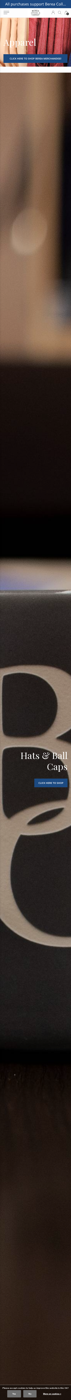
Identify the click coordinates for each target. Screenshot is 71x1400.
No (29, 1393)
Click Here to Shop (50, 783)
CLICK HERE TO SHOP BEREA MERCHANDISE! (35, 58)
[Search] (59, 12)
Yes (14, 1393)
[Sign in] (53, 12)
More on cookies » (52, 1393)
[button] (6, 13)
